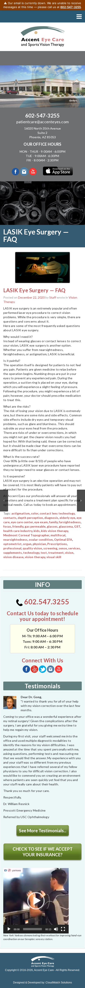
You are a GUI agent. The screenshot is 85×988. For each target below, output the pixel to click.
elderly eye (67, 518)
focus (7, 526)
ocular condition (41, 539)
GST (77, 526)
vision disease (13, 557)
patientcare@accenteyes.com (42, 121)
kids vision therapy (54, 531)
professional (12, 548)
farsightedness (70, 522)
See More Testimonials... (42, 830)
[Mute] (56, 929)
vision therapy (35, 557)
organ (27, 544)
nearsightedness (15, 539)
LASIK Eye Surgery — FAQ (34, 290)
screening (50, 548)
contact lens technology (57, 513)
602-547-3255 (42, 115)
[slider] (32, 929)
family (53, 522)
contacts (9, 518)
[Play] (9, 929)
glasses (52, 526)
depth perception (30, 518)
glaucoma (66, 526)
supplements (12, 552)
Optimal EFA (63, 539)
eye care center (22, 522)
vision (69, 552)
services (74, 548)
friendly (17, 526)
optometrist (12, 544)
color (34, 513)
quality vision (32, 548)
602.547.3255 (46, 601)
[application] (36, 900)
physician (39, 544)
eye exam (41, 522)
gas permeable (35, 526)
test (44, 552)
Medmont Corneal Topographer (26, 535)
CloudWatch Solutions (59, 982)
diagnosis (51, 518)
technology (31, 552)
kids (37, 531)
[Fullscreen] (63, 929)
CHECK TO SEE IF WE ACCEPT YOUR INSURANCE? (43, 851)
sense (63, 548)
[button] (36, 900)
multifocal (58, 535)
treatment (56, 552)
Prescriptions (57, 544)
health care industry (17, 531)
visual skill (53, 557)
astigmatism (20, 513)
